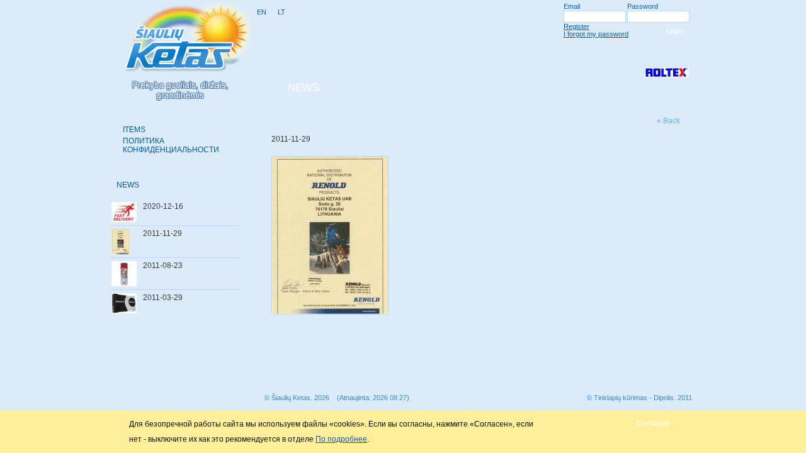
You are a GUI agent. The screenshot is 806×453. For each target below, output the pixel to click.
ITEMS (134, 129)
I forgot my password (596, 34)
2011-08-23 (163, 265)
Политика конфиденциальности (171, 145)
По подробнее (341, 439)
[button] (653, 423)
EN (261, 12)
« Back (668, 120)
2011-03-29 (163, 297)
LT (281, 12)
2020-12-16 (163, 206)
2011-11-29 (162, 233)
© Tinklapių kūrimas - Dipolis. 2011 (639, 397)
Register (576, 26)
